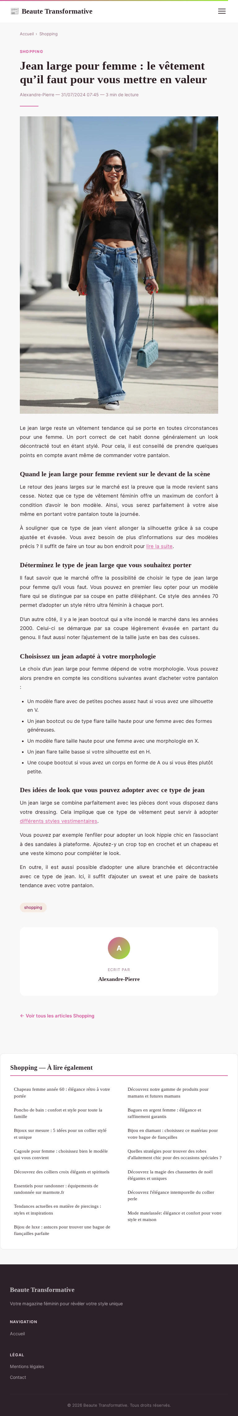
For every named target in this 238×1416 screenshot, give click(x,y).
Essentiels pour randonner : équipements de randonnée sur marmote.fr (56, 1189)
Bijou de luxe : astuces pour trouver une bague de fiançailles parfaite (62, 1230)
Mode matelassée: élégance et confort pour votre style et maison (175, 1216)
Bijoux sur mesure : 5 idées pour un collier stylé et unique (60, 1133)
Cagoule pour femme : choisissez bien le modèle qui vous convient (61, 1154)
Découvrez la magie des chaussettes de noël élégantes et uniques (170, 1175)
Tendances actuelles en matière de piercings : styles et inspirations (57, 1209)
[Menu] (222, 11)
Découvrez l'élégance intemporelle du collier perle (171, 1195)
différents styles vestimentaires (58, 821)
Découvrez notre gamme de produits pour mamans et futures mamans (168, 1092)
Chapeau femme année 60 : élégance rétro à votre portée (62, 1092)
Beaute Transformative (51, 11)
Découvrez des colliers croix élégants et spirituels (61, 1171)
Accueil (27, 33)
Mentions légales (27, 1366)
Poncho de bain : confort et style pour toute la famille (58, 1113)
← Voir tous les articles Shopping (57, 1016)
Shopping (48, 33)
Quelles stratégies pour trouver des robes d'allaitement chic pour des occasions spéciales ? (175, 1154)
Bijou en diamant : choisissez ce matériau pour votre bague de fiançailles (173, 1133)
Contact (18, 1377)
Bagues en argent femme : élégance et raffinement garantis (164, 1113)
